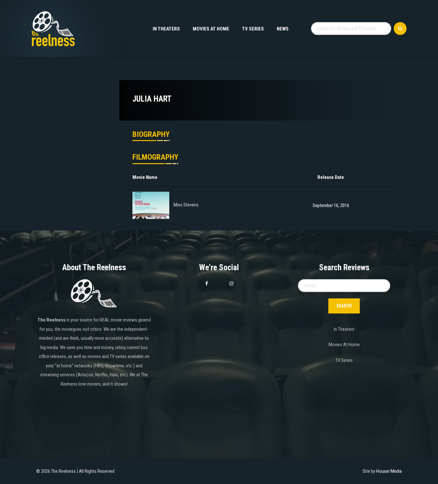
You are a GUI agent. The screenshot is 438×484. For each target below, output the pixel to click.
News (283, 29)
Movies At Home (211, 29)
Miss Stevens (185, 205)
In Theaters (166, 29)
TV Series (253, 29)
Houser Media (389, 471)
